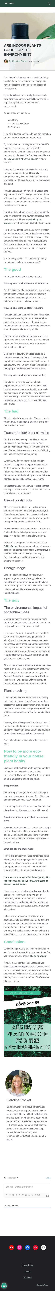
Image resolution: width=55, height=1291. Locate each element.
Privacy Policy (27, 1265)
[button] (48, 3)
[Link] (32, 1195)
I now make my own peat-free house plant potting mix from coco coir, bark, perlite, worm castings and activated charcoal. (27, 881)
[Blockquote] (25, 1195)
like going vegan (38, 956)
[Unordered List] (22, 1195)
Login (48, 1178)
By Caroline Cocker (18, 61)
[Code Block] (29, 1195)
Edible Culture (11, 546)
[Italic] (9, 1195)
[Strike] (16, 1195)
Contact (28, 1271)
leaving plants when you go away (22, 159)
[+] (38, 1195)
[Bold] (6, 1195)
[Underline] (13, 1195)
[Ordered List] (19, 1195)
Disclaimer (27, 1278)
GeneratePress (42, 1285)
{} (35, 1195)
